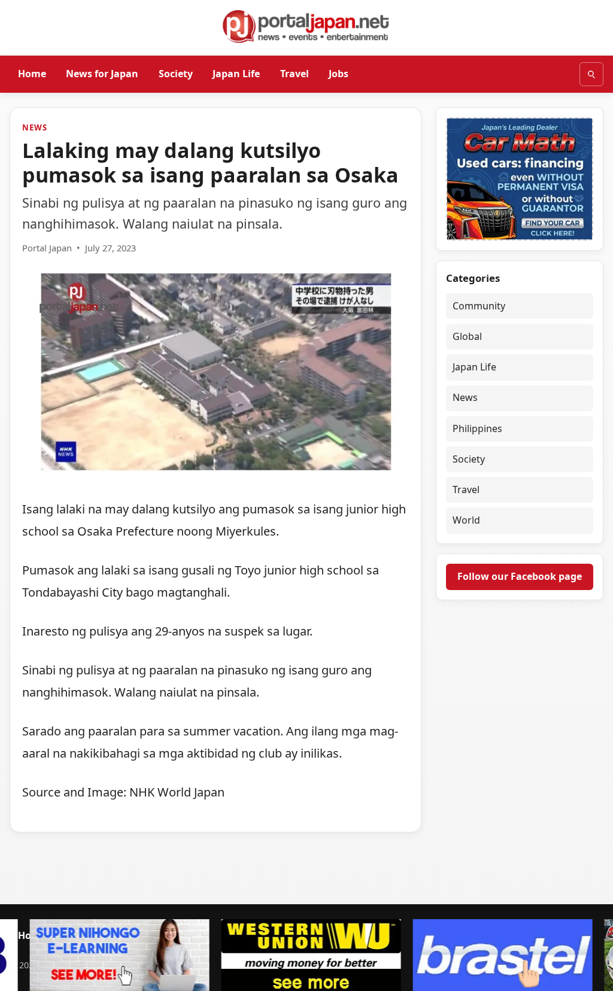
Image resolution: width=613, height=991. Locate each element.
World (466, 520)
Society (176, 73)
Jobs (338, 73)
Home (32, 73)
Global (467, 336)
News (34, 127)
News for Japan (102, 73)
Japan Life (236, 73)
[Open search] (591, 74)
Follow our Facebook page (519, 576)
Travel (294, 73)
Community (479, 305)
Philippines (477, 428)
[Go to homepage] (306, 26)
